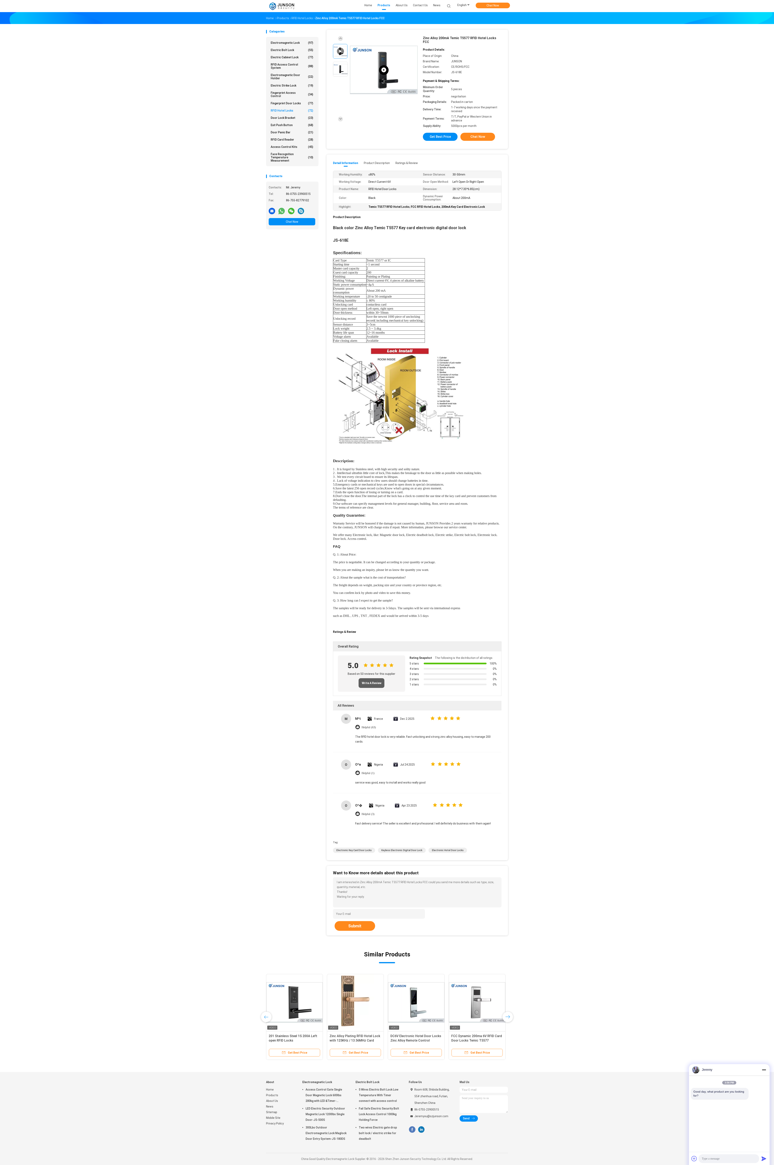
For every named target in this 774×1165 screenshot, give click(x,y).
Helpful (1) (368, 773)
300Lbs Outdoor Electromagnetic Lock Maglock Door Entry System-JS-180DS (326, 1133)
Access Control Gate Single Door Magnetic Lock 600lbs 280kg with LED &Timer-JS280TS (324, 1096)
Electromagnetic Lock (292, 42)
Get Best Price (440, 137)
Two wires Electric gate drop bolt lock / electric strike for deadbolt (378, 1133)
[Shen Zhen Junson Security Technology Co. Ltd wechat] (291, 211)
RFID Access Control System (292, 66)
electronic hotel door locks (448, 850)
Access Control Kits (292, 146)
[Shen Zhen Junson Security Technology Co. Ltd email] (272, 211)
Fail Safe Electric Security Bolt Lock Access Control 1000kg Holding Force (379, 1114)
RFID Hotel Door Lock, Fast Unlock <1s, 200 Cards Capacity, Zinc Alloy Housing (416, 1040)
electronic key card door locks (354, 850)
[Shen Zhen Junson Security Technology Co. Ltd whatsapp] (281, 211)
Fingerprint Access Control (292, 94)
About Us (272, 1100)
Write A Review (371, 683)
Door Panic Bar (292, 132)
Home (270, 1089)
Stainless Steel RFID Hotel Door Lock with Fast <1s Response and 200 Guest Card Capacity (476, 1040)
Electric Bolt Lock (292, 50)
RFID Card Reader (292, 139)
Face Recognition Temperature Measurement (292, 157)
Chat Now (493, 5)
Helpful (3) (368, 814)
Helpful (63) (369, 727)
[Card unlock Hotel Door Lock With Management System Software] (355, 1002)
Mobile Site (273, 1117)
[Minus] (764, 1069)
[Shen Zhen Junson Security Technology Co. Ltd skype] (301, 211)
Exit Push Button (292, 125)
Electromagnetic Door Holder (292, 76)
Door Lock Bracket (292, 117)
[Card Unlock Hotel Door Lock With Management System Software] (294, 1002)
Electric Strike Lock (292, 85)
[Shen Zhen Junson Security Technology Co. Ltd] (282, 6)
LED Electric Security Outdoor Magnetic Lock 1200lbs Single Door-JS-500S (325, 1114)
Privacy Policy (275, 1123)
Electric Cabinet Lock (292, 57)
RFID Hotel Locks (292, 110)
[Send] (764, 1158)
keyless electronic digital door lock (401, 850)
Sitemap (271, 1112)
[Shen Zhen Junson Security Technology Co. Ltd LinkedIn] (421, 1129)
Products (272, 1095)
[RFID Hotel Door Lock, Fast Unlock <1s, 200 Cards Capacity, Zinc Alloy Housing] (416, 1002)
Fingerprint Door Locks (292, 103)
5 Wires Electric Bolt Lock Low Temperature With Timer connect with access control (378, 1095)
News (269, 1106)
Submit (354, 926)
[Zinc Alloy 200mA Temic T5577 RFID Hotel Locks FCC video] (384, 70)
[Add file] (694, 1158)
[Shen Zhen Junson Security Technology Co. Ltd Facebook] (412, 1129)
